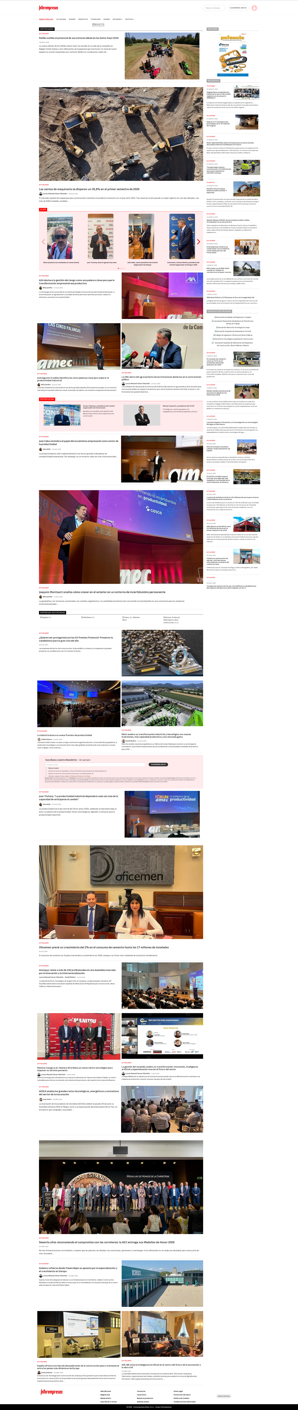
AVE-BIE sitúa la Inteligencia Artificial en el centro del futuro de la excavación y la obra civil (161, 1366)
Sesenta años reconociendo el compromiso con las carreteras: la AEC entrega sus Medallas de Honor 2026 (106, 1242)
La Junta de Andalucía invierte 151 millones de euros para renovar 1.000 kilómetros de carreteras (233, 498)
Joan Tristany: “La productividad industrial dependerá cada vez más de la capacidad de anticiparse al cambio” (78, 798)
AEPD (136, 782)
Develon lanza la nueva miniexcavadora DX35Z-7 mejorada (217, 191)
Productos (83, 19)
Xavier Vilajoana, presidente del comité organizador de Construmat (99, 407)
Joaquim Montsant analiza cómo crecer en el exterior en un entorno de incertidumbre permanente (102, 592)
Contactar (141, 1391)
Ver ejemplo (84, 760)
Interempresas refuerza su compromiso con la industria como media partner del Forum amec (218, 250)
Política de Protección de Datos (80, 776)
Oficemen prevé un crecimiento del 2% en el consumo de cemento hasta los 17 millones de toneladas (104, 947)
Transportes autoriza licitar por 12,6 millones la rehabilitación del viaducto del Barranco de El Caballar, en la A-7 (231, 587)
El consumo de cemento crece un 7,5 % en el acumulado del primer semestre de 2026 (216, 362)
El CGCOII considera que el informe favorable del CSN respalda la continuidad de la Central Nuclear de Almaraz (218, 479)
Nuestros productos (145, 1398)
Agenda (106, 19)
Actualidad (61, 19)
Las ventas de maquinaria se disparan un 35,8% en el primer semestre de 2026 (89, 189)
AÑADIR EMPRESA (224, 1396)
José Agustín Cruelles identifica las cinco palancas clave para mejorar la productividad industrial (73, 379)
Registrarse (105, 1395)
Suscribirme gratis (158, 764)
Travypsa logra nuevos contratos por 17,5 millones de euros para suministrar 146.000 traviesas (219, 170)
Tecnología (96, 19)
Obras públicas (46, 19)
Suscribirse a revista (108, 1402)
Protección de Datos (182, 1395)
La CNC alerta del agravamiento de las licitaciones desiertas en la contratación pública (161, 378)
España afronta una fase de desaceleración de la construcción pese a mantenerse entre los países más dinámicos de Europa (78, 1367)
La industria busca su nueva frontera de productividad (64, 735)
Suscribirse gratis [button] (238, 8)
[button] (198, 241)
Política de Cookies (181, 1398)
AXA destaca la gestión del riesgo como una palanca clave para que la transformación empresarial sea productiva (76, 282)
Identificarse (105, 1391)
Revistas (129, 19)
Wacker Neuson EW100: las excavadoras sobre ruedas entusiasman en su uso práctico (228, 221)
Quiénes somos (143, 1402)
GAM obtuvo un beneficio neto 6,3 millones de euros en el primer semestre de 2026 (219, 528)
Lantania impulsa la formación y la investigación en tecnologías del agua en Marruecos (232, 423)
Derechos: (141, 780)
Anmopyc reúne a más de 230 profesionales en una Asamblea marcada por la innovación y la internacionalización (77, 972)
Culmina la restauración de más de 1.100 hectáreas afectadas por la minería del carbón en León (218, 561)
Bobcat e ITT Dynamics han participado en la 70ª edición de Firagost (218, 124)
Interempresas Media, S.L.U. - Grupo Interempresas (152, 1407)
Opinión (72, 19)
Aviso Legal (64, 776)
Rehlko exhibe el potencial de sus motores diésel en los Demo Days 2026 (79, 38)
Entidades (117, 19)
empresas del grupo (114, 780)
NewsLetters (105, 1398)
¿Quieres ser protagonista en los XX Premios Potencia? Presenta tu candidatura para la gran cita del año (76, 639)
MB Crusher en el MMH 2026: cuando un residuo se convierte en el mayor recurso (219, 270)
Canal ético (141, 1395)
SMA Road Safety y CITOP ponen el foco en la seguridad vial (230, 297)
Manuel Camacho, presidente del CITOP (178, 406)
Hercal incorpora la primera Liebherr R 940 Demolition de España (218, 449)
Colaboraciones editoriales (185, 1402)
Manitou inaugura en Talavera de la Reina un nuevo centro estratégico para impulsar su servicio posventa (75, 1069)
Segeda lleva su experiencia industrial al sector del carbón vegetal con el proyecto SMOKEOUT (219, 95)
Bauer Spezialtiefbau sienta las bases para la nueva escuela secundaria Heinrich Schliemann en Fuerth (230, 144)
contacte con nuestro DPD (68, 782)
